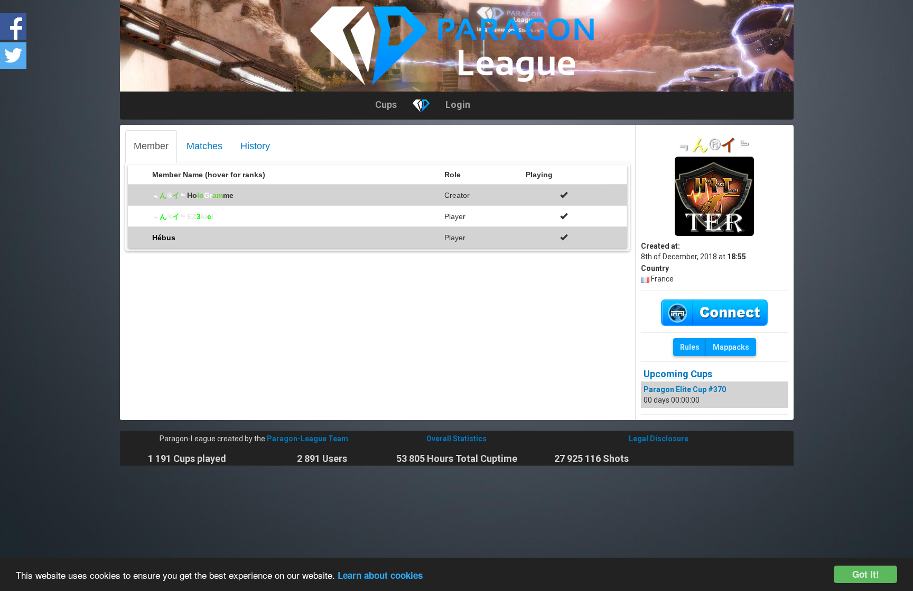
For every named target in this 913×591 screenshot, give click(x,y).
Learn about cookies (380, 575)
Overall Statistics (456, 438)
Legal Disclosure (658, 438)
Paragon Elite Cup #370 (685, 389)
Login (457, 104)
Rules (690, 347)
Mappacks (731, 347)
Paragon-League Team (307, 438)
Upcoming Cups (678, 373)
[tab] (151, 146)
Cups (386, 104)
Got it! (865, 574)
